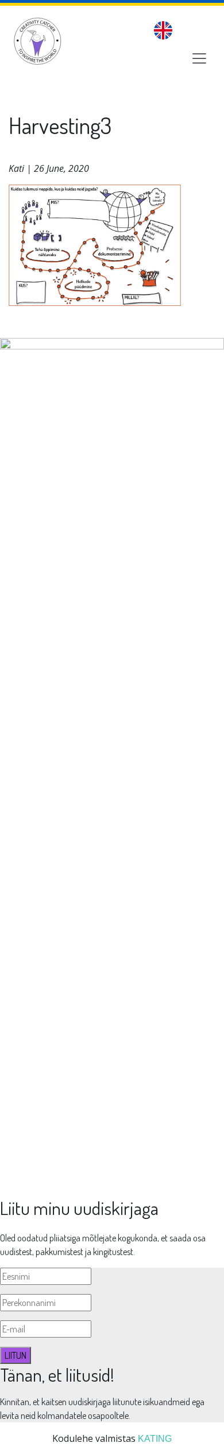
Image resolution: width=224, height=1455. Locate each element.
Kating (155, 1439)
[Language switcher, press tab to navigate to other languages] (163, 30)
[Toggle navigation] (199, 58)
